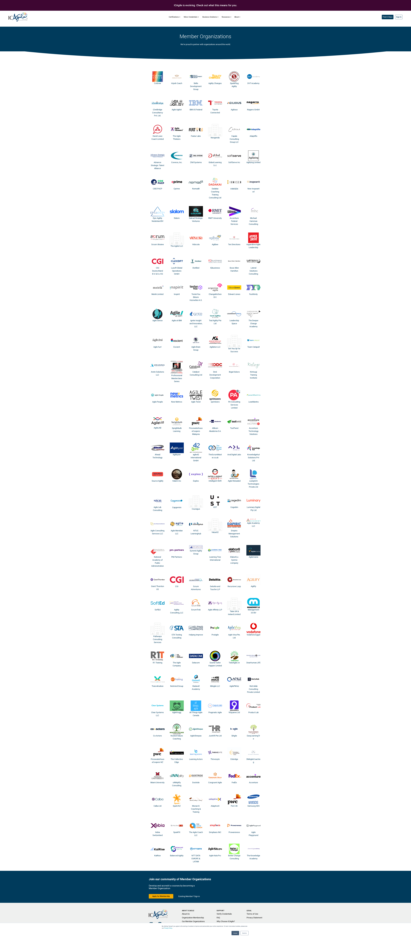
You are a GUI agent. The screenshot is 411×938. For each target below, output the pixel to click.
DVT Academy (253, 83)
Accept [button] (235, 933)
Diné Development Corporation (215, 375)
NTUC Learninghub (196, 532)
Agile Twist (196, 402)
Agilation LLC (215, 347)
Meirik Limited (157, 294)
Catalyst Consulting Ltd (196, 373)
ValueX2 (215, 532)
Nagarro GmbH (253, 109)
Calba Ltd (157, 806)
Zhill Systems (196, 162)
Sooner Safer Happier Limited (215, 664)
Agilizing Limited (253, 162)
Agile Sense (158, 320)
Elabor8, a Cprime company (234, 560)
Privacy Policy (168, 928)
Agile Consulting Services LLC (157, 532)
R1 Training (157, 663)
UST (215, 507)
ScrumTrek (196, 610)
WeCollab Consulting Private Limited (253, 689)
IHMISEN (234, 189)
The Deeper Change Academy (253, 323)
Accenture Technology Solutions (253, 431)
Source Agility (157, 481)
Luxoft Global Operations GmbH (176, 271)
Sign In (398, 17)
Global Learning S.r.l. (215, 163)
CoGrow (157, 83)
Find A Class (387, 17)
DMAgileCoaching (253, 760)
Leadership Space (234, 322)
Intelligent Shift (215, 481)
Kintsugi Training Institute (253, 375)
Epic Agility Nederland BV (157, 219)
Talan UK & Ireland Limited (234, 612)
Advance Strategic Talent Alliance (157, 165)
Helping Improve (196, 635)
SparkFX (176, 832)
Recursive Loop (234, 586)
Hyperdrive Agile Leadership (253, 246)
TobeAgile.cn (234, 663)
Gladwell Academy (196, 687)
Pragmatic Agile (215, 712)
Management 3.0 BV (253, 611)
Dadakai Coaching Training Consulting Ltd (215, 193)
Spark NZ (177, 806)
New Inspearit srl (253, 190)
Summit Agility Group (196, 552)
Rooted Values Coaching (177, 737)
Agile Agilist (177, 109)
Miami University (157, 782)
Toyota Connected (215, 111)
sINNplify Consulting (176, 784)
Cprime (177, 189)
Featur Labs (196, 136)
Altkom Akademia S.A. (215, 429)
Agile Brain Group (195, 348)
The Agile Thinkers (177, 137)
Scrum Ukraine (157, 244)
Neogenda (215, 138)
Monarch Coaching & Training (196, 809)
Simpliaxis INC (215, 832)
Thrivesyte (215, 759)
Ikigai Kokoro (234, 372)
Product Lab (253, 712)
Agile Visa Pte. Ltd (234, 636)
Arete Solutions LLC (157, 373)
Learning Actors (196, 759)
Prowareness (234, 832)
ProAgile (215, 635)
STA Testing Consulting (177, 636)
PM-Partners (176, 557)
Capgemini (176, 507)
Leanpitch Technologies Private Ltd (253, 484)
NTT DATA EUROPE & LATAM (196, 858)
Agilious (234, 109)
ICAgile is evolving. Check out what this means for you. (205, 5)
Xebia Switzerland (158, 833)
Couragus (196, 509)
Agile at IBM (177, 320)
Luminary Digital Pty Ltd (253, 508)
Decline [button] (244, 933)
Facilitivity (253, 294)
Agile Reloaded (234, 481)
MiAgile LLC (215, 686)
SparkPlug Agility (234, 84)
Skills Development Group (196, 86)
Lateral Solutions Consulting (253, 271)
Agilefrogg (176, 712)
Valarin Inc (176, 481)
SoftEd (157, 610)
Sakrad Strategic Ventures (196, 219)
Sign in (197, 896)
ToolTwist (234, 428)
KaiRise (157, 855)
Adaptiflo (253, 136)
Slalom (177, 218)
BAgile (234, 736)
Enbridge (234, 759)
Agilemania (253, 557)
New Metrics (176, 402)
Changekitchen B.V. (215, 295)
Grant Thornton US (157, 587)
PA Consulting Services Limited (234, 405)
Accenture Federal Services (234, 221)
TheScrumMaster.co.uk (215, 456)
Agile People (157, 402)
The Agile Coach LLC (196, 833)
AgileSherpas (196, 736)
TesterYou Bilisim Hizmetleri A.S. (196, 297)
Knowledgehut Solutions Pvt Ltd (253, 457)
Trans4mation (157, 686)
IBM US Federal (196, 109)
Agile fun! (157, 347)
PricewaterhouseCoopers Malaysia (196, 431)
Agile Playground (253, 833)
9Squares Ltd (234, 712)
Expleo (196, 481)
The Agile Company (177, 664)
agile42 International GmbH (196, 457)
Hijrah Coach (176, 83)
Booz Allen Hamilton (234, 269)
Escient (176, 347)
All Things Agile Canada (195, 714)
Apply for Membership (161, 896)
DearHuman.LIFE (253, 663)
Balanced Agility (176, 855)
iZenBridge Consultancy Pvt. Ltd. (157, 112)
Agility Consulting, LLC (176, 611)
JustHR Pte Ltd (215, 736)
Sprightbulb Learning (177, 429)
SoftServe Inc (234, 162)
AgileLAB (157, 428)
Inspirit (177, 294)
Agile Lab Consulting (157, 508)
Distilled (196, 268)
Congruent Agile (215, 782)
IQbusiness (215, 268)
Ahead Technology (157, 456)
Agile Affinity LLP (215, 610)
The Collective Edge (177, 760)
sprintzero (215, 402)
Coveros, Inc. (176, 162)
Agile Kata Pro (215, 855)
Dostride (196, 782)
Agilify (253, 586)
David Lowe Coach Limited (157, 137)
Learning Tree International (215, 558)
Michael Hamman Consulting (253, 221)
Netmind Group (176, 686)
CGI (176, 586)
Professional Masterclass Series (176, 378)
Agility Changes (215, 83)
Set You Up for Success (234, 350)
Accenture (253, 782)
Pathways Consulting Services (157, 639)
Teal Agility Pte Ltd (215, 322)
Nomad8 (196, 189)
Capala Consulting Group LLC (234, 139)
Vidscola (196, 244)
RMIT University (215, 218)
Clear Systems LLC (157, 714)
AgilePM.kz (234, 686)
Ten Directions (234, 244)
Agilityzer (177, 454)
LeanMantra (253, 402)
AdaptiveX (215, 806)
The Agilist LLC (177, 246)
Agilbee (215, 244)
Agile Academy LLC (253, 524)
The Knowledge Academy (253, 857)
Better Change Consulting (234, 857)
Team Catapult (253, 347)
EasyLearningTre (253, 737)
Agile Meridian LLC (177, 532)
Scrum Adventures (196, 587)
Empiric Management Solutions (234, 534)
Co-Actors (157, 736)
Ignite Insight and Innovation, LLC (196, 323)
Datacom (196, 663)
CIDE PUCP (157, 189)
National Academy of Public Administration (157, 561)
